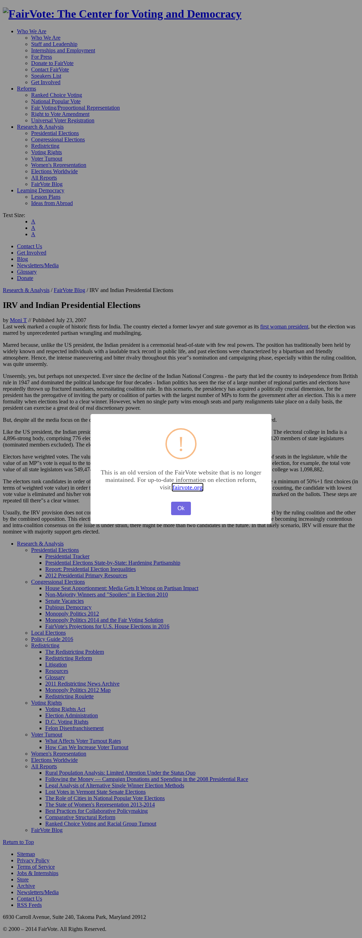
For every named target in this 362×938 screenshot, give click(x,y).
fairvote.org (188, 487)
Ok (181, 508)
